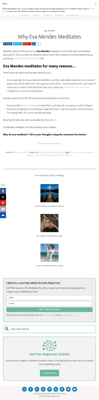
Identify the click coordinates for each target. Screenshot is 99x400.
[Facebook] (3, 191)
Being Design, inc (52, 396)
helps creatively (29, 105)
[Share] (33, 43)
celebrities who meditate (80, 152)
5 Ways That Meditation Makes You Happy (49, 265)
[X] (3, 197)
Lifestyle (60, 152)
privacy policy (49, 315)
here (55, 120)
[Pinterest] (3, 203)
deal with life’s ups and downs (76, 87)
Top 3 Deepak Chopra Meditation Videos (50, 236)
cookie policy (67, 315)
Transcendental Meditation (26, 58)
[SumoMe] (3, 215)
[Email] (3, 209)
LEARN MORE (49, 373)
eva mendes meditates (42, 155)
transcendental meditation (62, 155)
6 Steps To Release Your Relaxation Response (49, 206)
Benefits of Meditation (48, 152)
